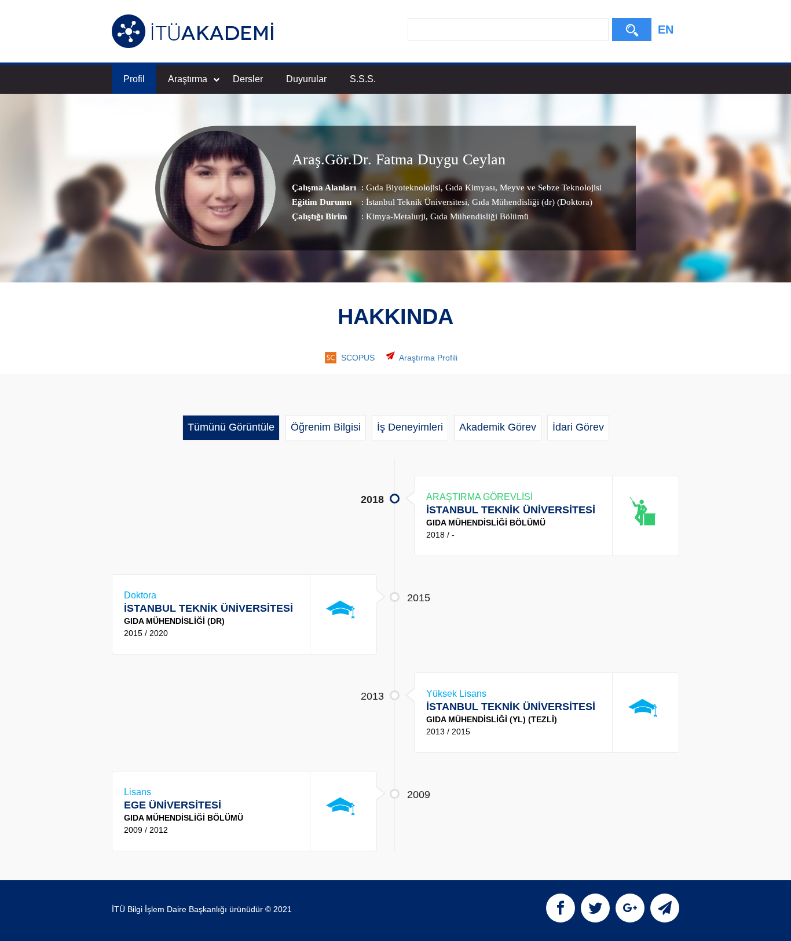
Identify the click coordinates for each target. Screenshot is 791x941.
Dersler (248, 79)
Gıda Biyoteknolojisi (403, 187)
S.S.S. (363, 79)
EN (665, 29)
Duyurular (306, 79)
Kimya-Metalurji (396, 216)
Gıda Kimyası (469, 187)
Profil (134, 79)
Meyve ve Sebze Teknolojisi (549, 187)
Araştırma (187, 79)
